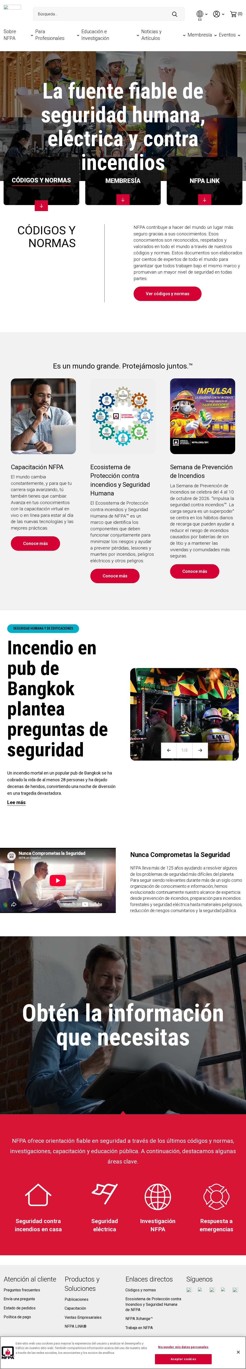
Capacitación (75, 1308)
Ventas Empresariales (83, 1317)
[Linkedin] (235, 1290)
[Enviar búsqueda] (174, 14)
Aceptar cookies (183, 1359)
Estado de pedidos (20, 1308)
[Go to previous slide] (169, 750)
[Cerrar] (238, 1352)
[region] (123, 1352)
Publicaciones (76, 1299)
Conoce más (35, 543)
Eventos (227, 35)
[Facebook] (189, 1290)
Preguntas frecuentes (22, 1290)
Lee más (16, 802)
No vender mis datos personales (183, 1347)
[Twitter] (200, 1290)
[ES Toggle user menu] (202, 14)
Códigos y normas (140, 1290)
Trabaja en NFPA (139, 1327)
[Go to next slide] (200, 750)
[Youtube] (212, 1290)
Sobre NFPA (10, 35)
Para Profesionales (49, 35)
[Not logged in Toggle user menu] (219, 14)
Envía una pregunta (19, 1299)
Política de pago (17, 1317)
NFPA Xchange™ (139, 1318)
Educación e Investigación (95, 35)
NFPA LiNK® (75, 1326)
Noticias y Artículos (151, 35)
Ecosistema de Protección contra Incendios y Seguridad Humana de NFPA (153, 1304)
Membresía (200, 35)
